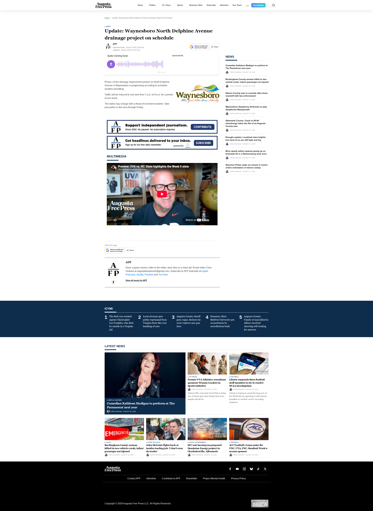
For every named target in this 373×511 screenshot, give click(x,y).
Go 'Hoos (193, 377)
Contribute (258, 5)
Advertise (224, 5)
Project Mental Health (214, 478)
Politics (152, 5)
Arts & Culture (115, 400)
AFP (128, 262)
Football (235, 377)
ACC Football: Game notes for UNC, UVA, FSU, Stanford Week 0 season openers (248, 448)
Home (107, 18)
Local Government (197, 442)
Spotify (139, 274)
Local (108, 442)
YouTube (163, 274)
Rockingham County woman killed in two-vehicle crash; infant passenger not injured (124, 448)
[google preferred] (199, 47)
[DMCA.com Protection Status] (260, 503)
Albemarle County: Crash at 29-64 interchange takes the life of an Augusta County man (245, 123)
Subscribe (211, 5)
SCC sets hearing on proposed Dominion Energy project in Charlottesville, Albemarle (205, 448)
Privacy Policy (238, 478)
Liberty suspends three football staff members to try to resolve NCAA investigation (247, 382)
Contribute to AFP (171, 478)
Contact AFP (133, 478)
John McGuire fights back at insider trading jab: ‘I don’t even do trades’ (164, 448)
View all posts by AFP (136, 280)
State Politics (154, 442)
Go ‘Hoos (166, 5)
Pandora (149, 274)
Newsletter (191, 478)
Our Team (237, 5)
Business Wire (196, 5)
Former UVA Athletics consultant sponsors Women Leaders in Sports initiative (207, 382)
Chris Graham (235, 72)
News (140, 5)
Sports (180, 5)
